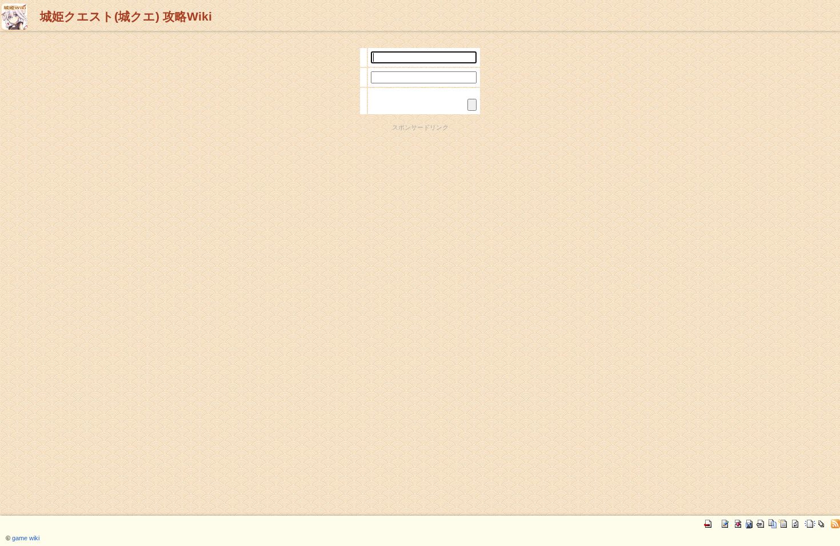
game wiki (25, 538)
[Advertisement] (420, 157)
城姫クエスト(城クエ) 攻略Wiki (126, 16)
